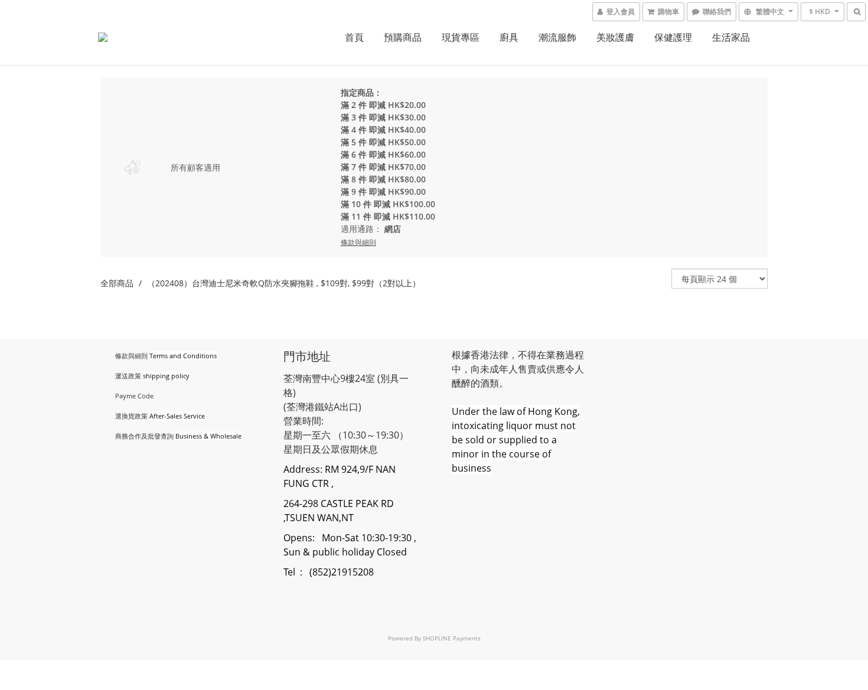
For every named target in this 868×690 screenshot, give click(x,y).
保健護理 (673, 37)
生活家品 (731, 37)
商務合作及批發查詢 (144, 435)
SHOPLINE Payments (452, 638)
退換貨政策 (131, 415)
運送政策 (128, 375)
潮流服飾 (557, 37)
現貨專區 (460, 37)
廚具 (509, 37)
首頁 (354, 37)
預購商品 (403, 37)
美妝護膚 (615, 37)
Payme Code (134, 395)
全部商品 (116, 283)
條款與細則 (131, 355)
